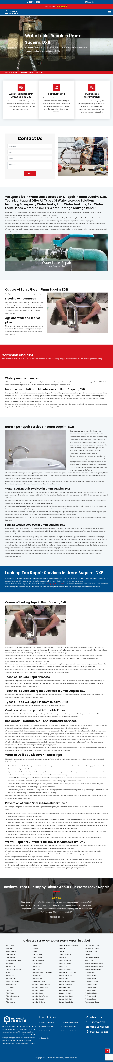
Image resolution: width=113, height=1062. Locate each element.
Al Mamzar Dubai (91, 987)
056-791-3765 (34, 2)
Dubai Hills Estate (65, 987)
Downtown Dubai (65, 993)
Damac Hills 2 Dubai (66, 996)
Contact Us (45, 1038)
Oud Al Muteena (38, 960)
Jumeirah (62, 948)
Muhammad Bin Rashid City (42, 972)
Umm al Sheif (11, 984)
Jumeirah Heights (38, 1002)
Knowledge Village (38, 981)
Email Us (90, 2)
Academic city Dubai (92, 1002)
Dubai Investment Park (67, 981)
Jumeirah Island (38, 999)
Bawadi (87, 954)
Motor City (36, 969)
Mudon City (36, 966)
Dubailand (62, 957)
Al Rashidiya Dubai (91, 981)
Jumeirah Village (38, 990)
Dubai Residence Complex (68, 972)
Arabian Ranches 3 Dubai (94, 963)
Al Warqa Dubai (90, 978)
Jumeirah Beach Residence (68, 945)
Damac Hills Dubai (65, 999)
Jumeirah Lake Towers (40, 996)
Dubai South (63, 966)
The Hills (9, 999)
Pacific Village (37, 957)
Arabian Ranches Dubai (93, 969)
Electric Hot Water (69, 1027)
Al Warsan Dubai (90, 975)
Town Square (10, 987)
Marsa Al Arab (37, 978)
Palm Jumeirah (37, 954)
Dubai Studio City (65, 960)
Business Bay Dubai (92, 948)
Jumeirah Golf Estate (13, 960)
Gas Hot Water (46, 1031)
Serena (35, 945)
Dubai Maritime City (65, 975)
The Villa (9, 990)
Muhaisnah (10, 963)
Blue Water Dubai (91, 951)
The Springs (10, 954)
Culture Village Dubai (66, 1002)
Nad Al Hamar (37, 963)
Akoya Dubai (10, 966)
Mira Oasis (10, 945)
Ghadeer (9, 972)
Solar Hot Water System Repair (71, 1032)
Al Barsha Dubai (90, 999)
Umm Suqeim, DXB (99, 1032)
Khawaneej (10, 975)
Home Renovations (47, 1022)
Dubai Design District (66, 990)
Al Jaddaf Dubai (90, 990)
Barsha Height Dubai (92, 957)
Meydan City (36, 975)
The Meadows (11, 957)
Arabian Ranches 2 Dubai (94, 966)
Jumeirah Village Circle (40, 987)
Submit (30, 173)
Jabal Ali (61, 951)
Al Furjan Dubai (90, 996)
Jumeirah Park (37, 993)
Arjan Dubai (89, 960)
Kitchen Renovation (47, 1027)
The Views (10, 993)
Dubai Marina (63, 978)
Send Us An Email (99, 1026)
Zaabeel (9, 948)
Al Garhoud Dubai (91, 993)
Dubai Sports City (65, 963)
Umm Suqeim (13, 72)
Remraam (35, 948)
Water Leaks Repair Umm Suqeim (31, 72)
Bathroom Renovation (70, 1022)
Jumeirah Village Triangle (41, 984)
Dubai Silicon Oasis (65, 969)
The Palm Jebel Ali (12, 996)
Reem (34, 951)
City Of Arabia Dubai (92, 945)
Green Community (65, 954)
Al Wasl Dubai (89, 972)
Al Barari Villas (11, 978)
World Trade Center (13, 981)
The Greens (10, 1002)
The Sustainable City (13, 969)
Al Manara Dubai (91, 984)
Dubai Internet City (65, 984)
